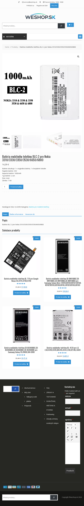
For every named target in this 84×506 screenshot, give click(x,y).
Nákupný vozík (31, 397)
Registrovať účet (42, 6)
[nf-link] (68, 436)
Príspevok (27, 406)
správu (69, 419)
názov (68, 396)
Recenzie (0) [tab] (29, 214)
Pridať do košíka (16, 187)
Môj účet (54, 6)
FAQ (47, 388)
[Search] (61, 25)
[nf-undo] (68, 439)
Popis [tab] (5, 214)
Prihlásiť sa (30, 6)
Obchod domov (29, 388)
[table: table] (76, 436)
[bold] (68, 427)
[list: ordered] (68, 433)
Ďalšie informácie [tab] (16, 214)
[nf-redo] (72, 439)
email (68, 408)
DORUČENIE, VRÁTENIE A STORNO (51, 405)
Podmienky (50, 414)
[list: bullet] (72, 433)
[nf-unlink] (72, 436)
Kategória (10, 36)
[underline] (75, 427)
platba (28, 401)
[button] (80, 36)
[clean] (68, 430)
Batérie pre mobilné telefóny (39, 207)
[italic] (72, 427)
